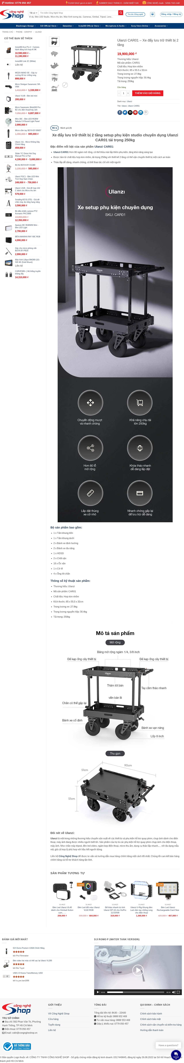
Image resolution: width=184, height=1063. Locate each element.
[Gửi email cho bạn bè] (130, 112)
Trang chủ (7, 32)
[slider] (135, 992)
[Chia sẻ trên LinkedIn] (140, 112)
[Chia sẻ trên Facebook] (119, 112)
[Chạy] (98, 992)
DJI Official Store (48, 26)
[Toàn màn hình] (178, 992)
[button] (152, 14)
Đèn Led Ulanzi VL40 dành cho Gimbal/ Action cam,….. (62, 910)
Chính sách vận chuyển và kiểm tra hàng (161, 1025)
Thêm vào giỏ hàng (147, 93)
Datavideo (67, 26)
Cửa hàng (53, 1019)
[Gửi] (120, 12)
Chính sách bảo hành (151, 1013)
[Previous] (66, 62)
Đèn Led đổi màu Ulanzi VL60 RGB (89, 908)
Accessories (160, 26)
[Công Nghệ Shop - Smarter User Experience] (12, 14)
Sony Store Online (139, 26)
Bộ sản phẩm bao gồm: (66, 527)
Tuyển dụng (54, 1025)
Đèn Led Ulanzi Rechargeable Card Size (168, 908)
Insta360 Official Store (88, 26)
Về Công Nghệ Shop (58, 1013)
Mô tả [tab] (54, 128)
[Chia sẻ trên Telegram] (145, 112)
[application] (138, 970)
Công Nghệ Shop (68, 856)
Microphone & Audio (115, 26)
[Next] (108, 62)
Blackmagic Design (25, 26)
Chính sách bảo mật (150, 1019)
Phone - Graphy (24, 32)
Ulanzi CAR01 (134, 106)
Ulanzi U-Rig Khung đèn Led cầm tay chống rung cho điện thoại (141, 910)
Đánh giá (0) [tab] (66, 128)
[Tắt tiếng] (174, 992)
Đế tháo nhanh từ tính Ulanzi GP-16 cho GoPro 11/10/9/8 (115, 910)
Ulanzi (38, 32)
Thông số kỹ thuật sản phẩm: (70, 580)
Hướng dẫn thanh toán (151, 1030)
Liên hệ (52, 1030)
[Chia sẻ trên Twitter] (125, 112)
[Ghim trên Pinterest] (135, 112)
